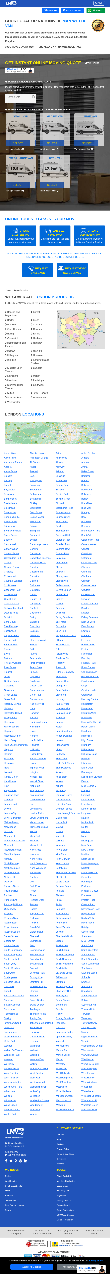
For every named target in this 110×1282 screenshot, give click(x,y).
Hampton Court (63, 713)
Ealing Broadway (64, 617)
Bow (83, 517)
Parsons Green (63, 886)
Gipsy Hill (35, 676)
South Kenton (88, 954)
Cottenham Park (12, 590)
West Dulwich (63, 1073)
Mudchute (9, 845)
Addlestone (61, 458)
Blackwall (86, 508)
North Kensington (90, 863)
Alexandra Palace (13, 462)
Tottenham (86, 1018)
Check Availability (64, 1176)
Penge (33, 891)
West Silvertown (64, 1082)
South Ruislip (37, 963)
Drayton (85, 613)
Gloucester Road (90, 676)
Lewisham (86, 804)
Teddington (35, 1009)
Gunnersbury (36, 699)
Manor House (37, 822)
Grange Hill (61, 685)
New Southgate (12, 854)
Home (8, 290)
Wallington (35, 1046)
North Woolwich (38, 868)
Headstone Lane (64, 731)
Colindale (35, 585)
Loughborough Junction (68, 813)
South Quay (10, 963)
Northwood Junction (66, 872)
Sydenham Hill (88, 1005)
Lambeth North (37, 799)
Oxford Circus (62, 881)
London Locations (21, 290)
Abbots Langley (38, 453)
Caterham (86, 558)
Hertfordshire (36, 740)
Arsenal (34, 471)
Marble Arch (87, 822)
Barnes (85, 480)
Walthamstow (62, 1046)
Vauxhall (60, 1041)
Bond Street (36, 512)
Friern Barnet (88, 667)
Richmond (35, 918)
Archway (60, 467)
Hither (59, 749)
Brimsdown (9, 526)
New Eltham (62, 850)
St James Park (37, 973)
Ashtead (60, 471)
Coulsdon (35, 590)
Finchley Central (12, 663)
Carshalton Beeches (40, 558)
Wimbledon (10, 1100)
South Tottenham (64, 963)
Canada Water (88, 544)
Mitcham (85, 831)
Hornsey (85, 758)
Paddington (87, 881)
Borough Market (12, 517)
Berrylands (35, 499)
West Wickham (89, 1082)
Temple (59, 1009)
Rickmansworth (63, 918)
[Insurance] (67, 1244)
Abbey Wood (10, 453)
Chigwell (60, 571)
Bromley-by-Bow (12, 530)
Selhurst (60, 932)
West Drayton (37, 1073)
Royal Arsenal (11, 927)
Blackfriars (86, 503)
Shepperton (87, 936)
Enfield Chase (63, 644)
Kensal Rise (36, 777)
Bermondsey (10, 499)
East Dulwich (88, 622)
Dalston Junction (89, 603)
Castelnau (61, 558)
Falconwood (62, 654)
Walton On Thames (13, 1050)
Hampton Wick (88, 713)
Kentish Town (37, 781)
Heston (59, 740)
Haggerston (87, 704)
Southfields (61, 968)
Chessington (36, 571)
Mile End (8, 831)
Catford (7, 562)
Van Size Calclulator (66, 1181)
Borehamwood (63, 512)
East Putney (87, 626)
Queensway (10, 909)
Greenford (61, 695)
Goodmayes (87, 681)
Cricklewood (10, 594)
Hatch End (35, 726)
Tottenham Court (12, 1023)
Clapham (86, 576)
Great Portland (63, 690)
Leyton (7, 809)
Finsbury (60, 663)
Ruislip (85, 927)
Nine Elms (61, 854)
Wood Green (10, 1105)
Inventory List (63, 1191)
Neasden (60, 845)
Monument (9, 836)
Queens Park (88, 904)
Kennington (87, 772)
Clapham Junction (13, 581)
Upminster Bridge (64, 1032)
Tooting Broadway (65, 1018)
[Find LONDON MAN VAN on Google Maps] (16, 1161)
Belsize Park (62, 494)
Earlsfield (34, 622)
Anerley (8, 467)
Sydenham (61, 1005)
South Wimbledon (90, 963)
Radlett (33, 909)
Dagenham (35, 603)
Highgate (8, 749)
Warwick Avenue (89, 1055)
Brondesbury (62, 530)
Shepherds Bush (64, 936)
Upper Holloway (64, 1036)
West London (11, 1181)
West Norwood (37, 1082)
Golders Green (11, 681)
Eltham (59, 640)
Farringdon (87, 654)
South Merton (36, 959)
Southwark (9, 973)
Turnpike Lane (88, 1027)
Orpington (86, 877)
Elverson (85, 640)
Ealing (33, 617)
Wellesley (9, 1064)
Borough (85, 512)
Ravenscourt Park (90, 909)
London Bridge (88, 809)
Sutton (84, 1000)
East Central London (14, 1205)
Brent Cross (62, 521)
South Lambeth (11, 959)
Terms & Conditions (65, 1154)
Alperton (60, 462)
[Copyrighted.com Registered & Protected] (36, 1244)
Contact (60, 1134)
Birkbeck (60, 503)
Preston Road (88, 900)
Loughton (86, 813)
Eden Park (61, 631)
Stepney (85, 982)
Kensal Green (11, 777)
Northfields (61, 868)
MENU (99, 3)
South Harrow (37, 954)
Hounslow (9, 763)
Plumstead (86, 895)
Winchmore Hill (63, 1100)
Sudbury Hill (62, 995)
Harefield (60, 717)
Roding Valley (88, 918)
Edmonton (35, 635)
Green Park (35, 695)
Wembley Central (90, 1064)
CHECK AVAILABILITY (21, 236)
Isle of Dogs (87, 767)
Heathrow (86, 731)
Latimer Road (88, 799)
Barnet (7, 485)
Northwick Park (11, 872)
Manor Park (61, 822)
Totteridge (61, 1023)
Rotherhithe (61, 922)
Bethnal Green (63, 499)
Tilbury (59, 1014)
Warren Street (62, 1055)
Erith (32, 649)
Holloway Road (89, 754)
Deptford (85, 608)
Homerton (9, 758)
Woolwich (35, 1109)
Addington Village (39, 458)
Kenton (59, 781)
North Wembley (12, 868)
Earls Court (9, 622)
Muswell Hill (36, 845)
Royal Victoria (63, 927)
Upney (84, 1032)
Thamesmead (11, 1014)
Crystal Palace (11, 603)
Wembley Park (11, 1068)
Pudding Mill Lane (13, 904)
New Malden (87, 850)
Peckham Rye (11, 891)
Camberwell (10, 544)
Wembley (60, 1064)
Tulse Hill (60, 1027)
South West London (14, 1186)
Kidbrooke (35, 786)
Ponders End (10, 900)
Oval (32, 881)
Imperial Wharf (37, 767)
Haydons (8, 731)
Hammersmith (63, 708)
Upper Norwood (89, 1036)
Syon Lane (9, 1009)
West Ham (35, 1077)
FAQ (59, 1139)
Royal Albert (87, 922)
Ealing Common (89, 617)
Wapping (34, 1055)
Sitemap (60, 1163)
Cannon (85, 549)
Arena (84, 467)
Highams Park (63, 745)
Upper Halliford (37, 1036)
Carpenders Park (12, 558)
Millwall (59, 831)
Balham (8, 476)
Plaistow (60, 895)
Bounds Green (63, 517)
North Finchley (11, 863)
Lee (32, 804)
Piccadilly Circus (89, 891)
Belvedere (86, 494)
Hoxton (33, 763)
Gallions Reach (89, 672)
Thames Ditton (88, 1009)
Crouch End (10, 599)
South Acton (62, 945)
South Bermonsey (13, 950)
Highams (34, 745)
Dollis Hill (60, 613)
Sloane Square (11, 945)
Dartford (34, 608)
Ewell (7, 654)
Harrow (59, 722)
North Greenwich (38, 863)
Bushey (8, 540)
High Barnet (87, 740)
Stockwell (9, 986)
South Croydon (37, 950)
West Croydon (11, 1073)
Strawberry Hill (63, 991)
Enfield (33, 644)
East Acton (61, 622)
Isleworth (8, 772)
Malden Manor (11, 822)
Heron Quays (10, 740)
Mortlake (34, 840)
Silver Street (87, 941)
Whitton (8, 1096)
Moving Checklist (64, 1200)
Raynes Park (62, 913)
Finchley (85, 658)
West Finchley (11, 1077)
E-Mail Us (12, 1152)
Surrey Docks (37, 1000)
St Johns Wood (89, 973)
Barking (8, 480)
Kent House (10, 781)
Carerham (86, 553)
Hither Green (87, 749)
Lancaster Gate (63, 799)
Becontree (86, 489)
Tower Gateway (89, 1023)
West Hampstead (64, 1077)
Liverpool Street (64, 809)
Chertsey (8, 571)
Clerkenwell (62, 581)
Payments (61, 1195)
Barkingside (36, 480)
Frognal (8, 672)
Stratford (34, 991)
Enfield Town (88, 644)
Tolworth (85, 1014)
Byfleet (33, 540)
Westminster (62, 1087)
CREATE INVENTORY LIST (89, 236)
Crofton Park (62, 594)
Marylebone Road (39, 827)
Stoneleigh (86, 986)
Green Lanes (10, 695)
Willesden (35, 1096)
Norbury (8, 859)
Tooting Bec (36, 1018)
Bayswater (9, 489)
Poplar (59, 900)
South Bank (87, 945)
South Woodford (12, 968)
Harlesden (86, 717)
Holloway (60, 754)
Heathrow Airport (12, 736)
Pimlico (8, 895)
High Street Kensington (16, 745)
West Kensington (12, 1082)
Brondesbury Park (90, 530)
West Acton (61, 1068)
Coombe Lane (88, 585)
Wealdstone (87, 1059)
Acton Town (10, 458)
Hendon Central (64, 736)
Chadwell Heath (38, 562)
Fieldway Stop (63, 658)
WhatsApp (98, 10)
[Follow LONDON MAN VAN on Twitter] (11, 1161)
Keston (85, 781)
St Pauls (85, 977)
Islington (34, 772)
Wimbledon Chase (39, 1100)
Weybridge (86, 1087)
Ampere (85, 462)
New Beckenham (12, 850)
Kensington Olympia (91, 777)
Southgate (86, 968)
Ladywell (86, 795)
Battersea (86, 485)
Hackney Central (89, 699)
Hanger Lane (10, 717)
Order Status (62, 1186)
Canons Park (62, 553)
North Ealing (87, 859)
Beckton (60, 489)
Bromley (85, 526)
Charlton (34, 567)
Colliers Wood (63, 585)
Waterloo (8, 1059)
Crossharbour (88, 594)
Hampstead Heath (13, 713)
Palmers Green (11, 886)
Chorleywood (62, 576)
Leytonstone (36, 809)
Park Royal (35, 886)
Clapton (34, 581)
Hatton (59, 726)
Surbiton (8, 1000)
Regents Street (11, 918)
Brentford (86, 521)
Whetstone (9, 1091)
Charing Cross (11, 567)
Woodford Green (89, 1105)
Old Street (61, 877)
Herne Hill (86, 736)
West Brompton (89, 1068)
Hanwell (34, 717)
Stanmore (60, 982)
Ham (32, 708)
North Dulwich (63, 859)
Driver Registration (65, 1210)
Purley (59, 904)
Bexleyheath (10, 503)
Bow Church (10, 521)
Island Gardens (63, 767)
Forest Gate (36, 667)
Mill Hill (33, 831)
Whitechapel (87, 1091)
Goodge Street (63, 681)
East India (61, 626)
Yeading (34, 1114)
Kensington (61, 777)
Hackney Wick (37, 704)
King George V (88, 786)
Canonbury (35, 553)
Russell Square (12, 932)
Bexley (84, 499)
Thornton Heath (38, 1014)
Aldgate (85, 458)
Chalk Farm (61, 562)
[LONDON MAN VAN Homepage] (11, 3)
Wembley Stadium (39, 1068)
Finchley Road (37, 663)
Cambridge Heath (39, 544)
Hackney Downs (12, 704)
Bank (32, 476)
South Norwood (63, 959)
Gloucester (61, 676)
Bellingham (35, 494)
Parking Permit (63, 1205)
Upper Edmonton (12, 1036)
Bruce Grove (10, 535)
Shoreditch (9, 941)
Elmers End (10, 640)
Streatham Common (14, 995)
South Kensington (65, 954)
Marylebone (10, 827)
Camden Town (63, 544)
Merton (84, 827)
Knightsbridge (37, 795)
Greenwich (86, 695)
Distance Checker (65, 1220)
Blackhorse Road (64, 508)
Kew (6, 786)
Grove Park (9, 699)
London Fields (37, 813)
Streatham (86, 991)
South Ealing (62, 950)
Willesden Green (64, 1096)
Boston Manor (37, 517)
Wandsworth (87, 1050)
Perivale (60, 891)
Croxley (59, 599)
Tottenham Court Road (41, 1023)
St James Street (64, 973)
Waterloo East (37, 1059)
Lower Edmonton (12, 818)
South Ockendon (89, 959)
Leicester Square (64, 804)
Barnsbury (35, 485)
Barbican (86, 476)
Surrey (8, 1210)
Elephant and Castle (66, 635)
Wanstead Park (11, 1055)
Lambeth (8, 799)
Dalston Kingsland (13, 608)
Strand (7, 991)
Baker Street (87, 471)
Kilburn (59, 786)
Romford (34, 922)
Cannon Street (11, 553)
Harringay (9, 722)
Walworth (34, 1050)
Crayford (85, 590)
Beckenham (36, 489)
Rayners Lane (37, 913)
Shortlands (35, 941)
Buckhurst (35, 535)
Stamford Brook (12, 982)
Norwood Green (89, 872)
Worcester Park (89, 1109)
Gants (7, 676)
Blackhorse (35, 508)
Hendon (34, 736)
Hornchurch (61, 758)
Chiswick (34, 576)
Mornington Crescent (14, 840)
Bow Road (35, 521)
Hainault (8, 708)
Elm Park (86, 635)
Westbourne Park (13, 1087)
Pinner (33, 895)
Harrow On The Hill (91, 722)
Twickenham (10, 1032)
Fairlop (33, 654)
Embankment (10, 644)
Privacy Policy (96, 1260)
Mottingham (87, 840)
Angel (33, 467)
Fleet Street (10, 667)
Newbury (34, 854)
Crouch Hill (35, 599)
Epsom (7, 649)
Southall (34, 968)
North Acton (36, 859)
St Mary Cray (36, 977)
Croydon (85, 599)
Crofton (33, 594)
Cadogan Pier (63, 540)
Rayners (8, 913)
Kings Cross (10, 790)
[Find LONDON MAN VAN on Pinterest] (20, 1161)
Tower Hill (9, 1027)
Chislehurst (10, 576)
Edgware (86, 631)
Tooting (7, 1018)
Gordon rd (9, 685)
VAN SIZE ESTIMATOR (55, 236)
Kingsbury (61, 790)
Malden (85, 818)
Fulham (34, 672)
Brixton (33, 526)
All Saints (35, 462)
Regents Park (88, 913)
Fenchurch (35, 658)
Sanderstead (36, 932)
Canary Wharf (11, 549)
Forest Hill (61, 667)
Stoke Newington (38, 986)
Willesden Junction (91, 1096)
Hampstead (87, 708)
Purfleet (34, 904)
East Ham (35, 626)
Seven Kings (87, 932)
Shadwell (34, 936)
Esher (59, 649)
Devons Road (11, 613)
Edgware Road (11, 635)
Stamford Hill (36, 982)
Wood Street (36, 1105)
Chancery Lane (89, 562)
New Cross (35, 850)
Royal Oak (35, 927)
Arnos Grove (10, 471)
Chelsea (85, 567)
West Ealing (87, 1073)
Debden (60, 608)
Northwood (35, 872)
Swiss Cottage (37, 1005)
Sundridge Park (89, 995)
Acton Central (88, 453)
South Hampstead (13, 954)
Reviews (60, 1144)
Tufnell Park (36, 1027)
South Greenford (89, 950)
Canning (34, 549)
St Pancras (61, 977)
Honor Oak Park (38, 758)
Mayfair (59, 827)
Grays (84, 685)
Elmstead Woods (38, 640)
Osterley (8, 881)
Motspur (60, 840)
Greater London (89, 690)
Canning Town (63, 549)
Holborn (8, 754)
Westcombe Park (38, 1087)
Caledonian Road (90, 540)
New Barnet (87, 845)
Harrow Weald (11, 726)
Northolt (85, 868)
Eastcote (34, 631)
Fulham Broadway (65, 672)
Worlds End (10, 1114)
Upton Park (9, 1041)
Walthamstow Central (92, 1046)
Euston (85, 649)
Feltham (8, 658)
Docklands (35, 613)
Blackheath (9, 508)
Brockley (60, 526)
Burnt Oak (86, 535)
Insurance (61, 1159)
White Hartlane (63, 1091)
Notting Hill (9, 877)
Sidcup (59, 941)
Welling (34, 1064)
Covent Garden (63, 590)
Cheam (59, 567)
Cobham (85, 581)
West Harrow (88, 1077)
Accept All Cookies (31, 1267)
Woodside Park (12, 1109)
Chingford (86, 571)
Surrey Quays (62, 1000)
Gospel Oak (36, 685)
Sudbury (34, 995)
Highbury (86, 745)
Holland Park (36, 754)
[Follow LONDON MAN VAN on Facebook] (6, 1161)
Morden (85, 836)
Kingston (85, 790)
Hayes (33, 731)
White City (35, 1091)
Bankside (60, 476)
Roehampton (10, 922)
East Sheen (10, 631)
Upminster (35, 1032)
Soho (32, 945)
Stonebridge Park (64, 986)
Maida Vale (61, 818)
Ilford (6, 767)
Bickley (33, 503)
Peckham (86, 886)
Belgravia (9, 494)
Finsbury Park (88, 663)
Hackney (60, 699)
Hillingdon (35, 749)
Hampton (34, 713)
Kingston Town (11, 795)
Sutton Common (12, 1005)
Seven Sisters (11, 936)
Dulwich (8, 617)
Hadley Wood (62, 704)
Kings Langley (37, 790)
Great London (37, 690)
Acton (58, 453)
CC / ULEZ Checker (66, 1215)
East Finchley (11, 626)
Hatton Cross (88, 726)
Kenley (59, 772)
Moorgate (60, 836)
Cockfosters (10, 585)
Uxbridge (34, 1041)
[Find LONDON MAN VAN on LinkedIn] (25, 1161)
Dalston (59, 603)
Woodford (60, 1105)
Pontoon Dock (37, 900)
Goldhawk (35, 681)
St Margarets (10, 977)
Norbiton (85, 854)
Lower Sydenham (39, 818)
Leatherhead (10, 804)
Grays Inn (9, 690)
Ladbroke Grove (64, 795)
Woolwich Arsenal (65, 1109)
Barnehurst (61, 480)
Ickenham (86, 763)
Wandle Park (62, 1050)
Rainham (60, 909)
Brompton (35, 530)
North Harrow (62, 863)
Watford (59, 1059)
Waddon (8, 1046)
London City (10, 813)
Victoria (85, 1041)
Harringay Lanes (38, 722)
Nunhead (34, 877)
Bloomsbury (10, 512)
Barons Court (62, 485)
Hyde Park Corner (65, 763)
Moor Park (35, 836)
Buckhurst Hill (63, 535)
